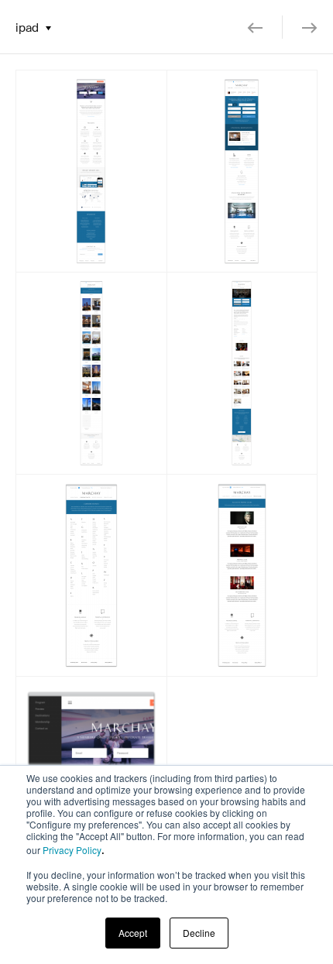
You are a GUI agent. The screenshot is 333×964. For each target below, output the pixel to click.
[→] (300, 27)
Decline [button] (199, 932)
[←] (265, 27)
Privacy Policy (72, 849)
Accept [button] (132, 932)
